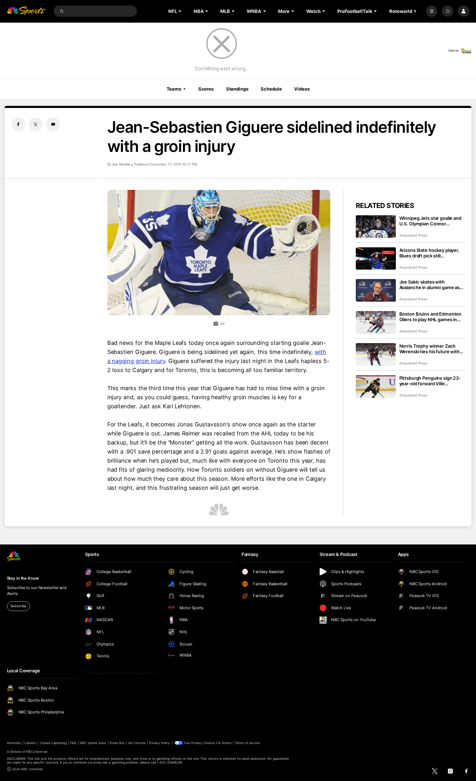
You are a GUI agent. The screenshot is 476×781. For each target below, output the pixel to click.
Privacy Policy (159, 743)
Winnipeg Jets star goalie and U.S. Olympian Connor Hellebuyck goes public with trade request (430, 220)
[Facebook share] (18, 124)
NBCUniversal (36, 751)
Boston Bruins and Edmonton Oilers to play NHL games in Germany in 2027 (430, 316)
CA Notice (223, 743)
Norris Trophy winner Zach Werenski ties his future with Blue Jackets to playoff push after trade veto (429, 348)
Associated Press (413, 235)
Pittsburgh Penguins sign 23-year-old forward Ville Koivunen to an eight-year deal (431, 380)
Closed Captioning (53, 743)
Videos (301, 89)
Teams (174, 89)
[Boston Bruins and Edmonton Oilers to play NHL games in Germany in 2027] (376, 322)
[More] (432, 11)
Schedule (271, 89)
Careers (30, 743)
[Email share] (53, 124)
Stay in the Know (23, 578)
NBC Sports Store (93, 743)
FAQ (73, 743)
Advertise (14, 743)
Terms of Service (247, 743)
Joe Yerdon (121, 164)
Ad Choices (136, 743)
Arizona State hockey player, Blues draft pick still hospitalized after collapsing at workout (431, 252)
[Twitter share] (36, 124)
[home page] (26, 11)
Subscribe (18, 606)
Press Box (117, 743)
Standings (237, 89)
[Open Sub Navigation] (180, 11)
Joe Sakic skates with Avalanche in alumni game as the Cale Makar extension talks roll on (431, 284)
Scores (206, 89)
